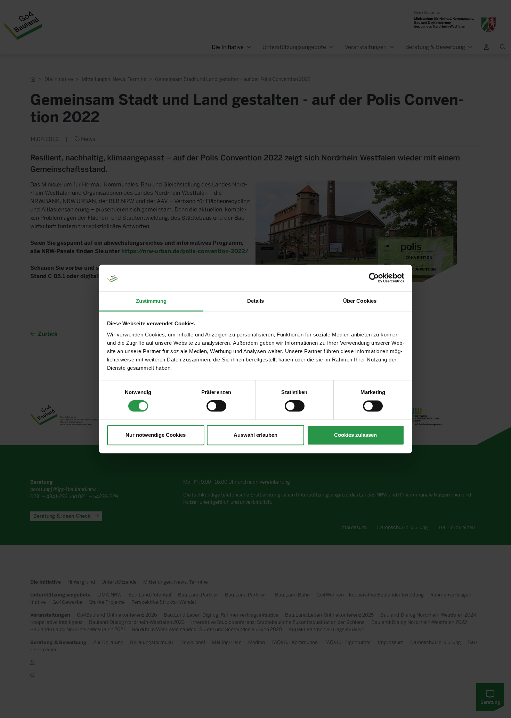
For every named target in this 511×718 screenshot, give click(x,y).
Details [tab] (255, 301)
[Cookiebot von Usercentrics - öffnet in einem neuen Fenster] (373, 278)
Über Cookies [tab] (359, 301)
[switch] (216, 406)
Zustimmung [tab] (151, 301)
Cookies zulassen (355, 435)
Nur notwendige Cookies (155, 435)
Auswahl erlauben (255, 435)
